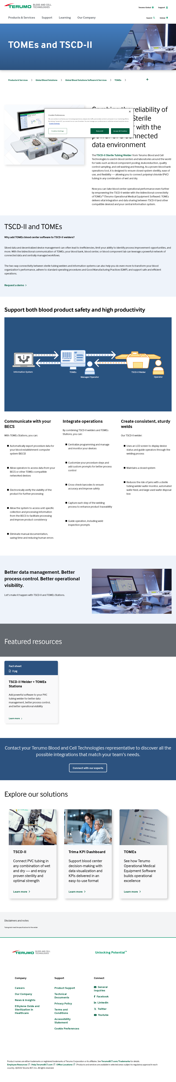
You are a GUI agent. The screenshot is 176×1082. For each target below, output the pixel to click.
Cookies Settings (57, 131)
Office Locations (64, 1064)
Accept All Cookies (120, 131)
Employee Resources (17, 1064)
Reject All (99, 131)
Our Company (86, 17)
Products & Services (21, 17)
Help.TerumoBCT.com (42, 1064)
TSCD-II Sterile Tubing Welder (114, 155)
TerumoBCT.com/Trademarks (115, 1061)
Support (47, 17)
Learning (65, 17)
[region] (89, 123)
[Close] (130, 112)
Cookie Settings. (54, 123)
